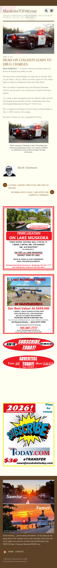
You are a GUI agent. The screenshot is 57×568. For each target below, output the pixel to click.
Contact (19, 552)
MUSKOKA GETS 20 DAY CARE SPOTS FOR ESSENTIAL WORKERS (32, 193)
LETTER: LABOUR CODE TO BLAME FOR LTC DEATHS (26, 186)
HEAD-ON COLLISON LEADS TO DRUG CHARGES (27, 62)
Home (11, 552)
